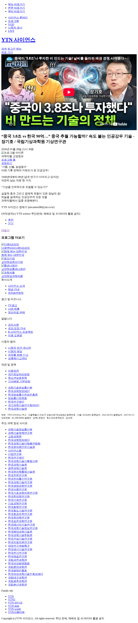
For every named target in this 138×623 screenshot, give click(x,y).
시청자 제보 (15, 351)
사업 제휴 (14, 308)
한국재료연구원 (17, 556)
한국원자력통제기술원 (21, 471)
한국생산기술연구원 (20, 549)
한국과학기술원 (17, 408)
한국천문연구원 (17, 475)
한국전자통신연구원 (20, 478)
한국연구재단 (16, 401)
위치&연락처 (16, 293)
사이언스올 (15, 450)
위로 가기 (7, 52)
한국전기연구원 (17, 552)
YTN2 (11, 599)
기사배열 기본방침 (19, 381)
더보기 (5, 230)
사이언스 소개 (16, 285)
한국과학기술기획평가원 (23, 461)
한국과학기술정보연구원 (23, 528)
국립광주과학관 (17, 581)
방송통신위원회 (17, 398)
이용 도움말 (15, 335)
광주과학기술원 (17, 468)
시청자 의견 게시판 (19, 347)
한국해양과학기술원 (20, 531)
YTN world (14, 609)
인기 (10, 223)
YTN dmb (13, 606)
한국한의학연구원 (19, 496)
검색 (4, 48)
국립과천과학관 (17, 560)
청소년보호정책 (17, 377)
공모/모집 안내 (17, 328)
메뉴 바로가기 (16, 4)
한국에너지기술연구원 (21, 524)
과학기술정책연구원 (20, 433)
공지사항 (13, 324)
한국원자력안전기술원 (21, 447)
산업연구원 (15, 454)
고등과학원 (15, 436)
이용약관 (13, 370)
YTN (11, 596)
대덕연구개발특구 (19, 545)
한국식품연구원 (17, 489)
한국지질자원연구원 (20, 542)
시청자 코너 (15, 27)
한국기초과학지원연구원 (23, 493)
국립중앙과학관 (17, 567)
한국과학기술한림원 (20, 535)
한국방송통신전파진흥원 (23, 394)
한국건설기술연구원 (20, 538)
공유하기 (6, 163)
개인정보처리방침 (19, 374)
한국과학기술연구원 (20, 482)
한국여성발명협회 (19, 563)
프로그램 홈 (8, 159)
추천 (10, 219)
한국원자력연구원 (19, 517)
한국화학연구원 (17, 507)
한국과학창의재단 (19, 391)
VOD (11, 24)
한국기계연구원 (17, 500)
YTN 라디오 (15, 602)
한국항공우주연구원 (20, 514)
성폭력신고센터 (17, 358)
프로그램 (13, 21)
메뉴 (19, 48)
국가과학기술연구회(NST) (23, 405)
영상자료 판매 (16, 312)
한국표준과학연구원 (20, 521)
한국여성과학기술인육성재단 (25, 574)
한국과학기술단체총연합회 (24, 443)
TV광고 (12, 305)
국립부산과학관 (17, 584)
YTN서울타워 (16, 612)
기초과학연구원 (17, 503)
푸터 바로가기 (16, 11)
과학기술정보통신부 (20, 387)
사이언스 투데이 (18, 17)
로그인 (11, 48)
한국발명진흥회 (17, 570)
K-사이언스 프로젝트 (20, 331)
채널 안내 (14, 289)
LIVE (11, 31)
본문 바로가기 (16, 7)
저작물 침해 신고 (18, 354)
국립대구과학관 (17, 577)
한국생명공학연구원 (20, 485)
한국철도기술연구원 (20, 510)
